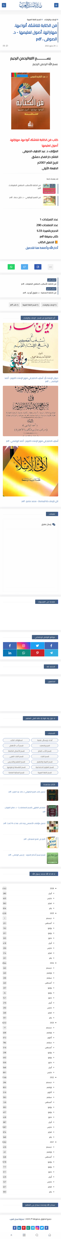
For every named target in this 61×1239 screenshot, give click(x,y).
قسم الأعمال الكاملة (16, 751)
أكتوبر (50, 1037)
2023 (52, 1022)
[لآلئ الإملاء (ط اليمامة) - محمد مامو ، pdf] (30, 471)
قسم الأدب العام (44, 751)
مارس (49, 898)
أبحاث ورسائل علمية (44, 740)
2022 (52, 1077)
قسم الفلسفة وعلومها (16, 767)
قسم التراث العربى (16, 756)
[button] (37, 267)
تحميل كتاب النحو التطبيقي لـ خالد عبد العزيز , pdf (27, 791)
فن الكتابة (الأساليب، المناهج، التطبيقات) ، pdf (24, 187)
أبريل (50, 893)
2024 (52, 963)
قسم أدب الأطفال (16, 745)
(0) (4, 45)
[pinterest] (37, 652)
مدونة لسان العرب (17, 1219)
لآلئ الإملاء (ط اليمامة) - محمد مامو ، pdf (40, 501)
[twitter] (37, 645)
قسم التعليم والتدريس (16, 761)
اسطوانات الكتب (16, 740)
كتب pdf (13, 304)
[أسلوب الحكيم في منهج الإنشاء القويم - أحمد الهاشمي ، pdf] (30, 411)
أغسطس (48, 923)
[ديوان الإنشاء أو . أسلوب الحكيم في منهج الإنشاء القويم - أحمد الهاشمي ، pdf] (30, 348)
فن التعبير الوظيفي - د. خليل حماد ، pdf (25, 197)
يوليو (50, 928)
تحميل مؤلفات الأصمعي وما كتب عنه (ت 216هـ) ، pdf (24, 823)
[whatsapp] (24, 652)
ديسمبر (49, 918)
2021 (52, 1142)
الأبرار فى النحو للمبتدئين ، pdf (34, 839)
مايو (50, 938)
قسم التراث (44, 756)
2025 (52, 913)
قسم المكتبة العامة (16, 772)
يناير (50, 908)
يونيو (50, 933)
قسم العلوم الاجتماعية (45, 767)
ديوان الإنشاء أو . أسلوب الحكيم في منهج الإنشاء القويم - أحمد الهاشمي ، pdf (31, 379)
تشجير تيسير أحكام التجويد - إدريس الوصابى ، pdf (27, 855)
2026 (52, 888)
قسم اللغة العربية (34, 19)
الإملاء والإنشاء (50, 19)
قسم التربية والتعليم (44, 761)
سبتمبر (49, 978)
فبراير (50, 903)
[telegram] (51, 652)
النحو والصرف (45, 745)
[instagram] (24, 645)
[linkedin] (10, 652)
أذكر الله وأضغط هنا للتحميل (42, 247)
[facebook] (51, 645)
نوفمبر (49, 973)
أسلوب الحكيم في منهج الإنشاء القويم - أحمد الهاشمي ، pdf (32, 441)
